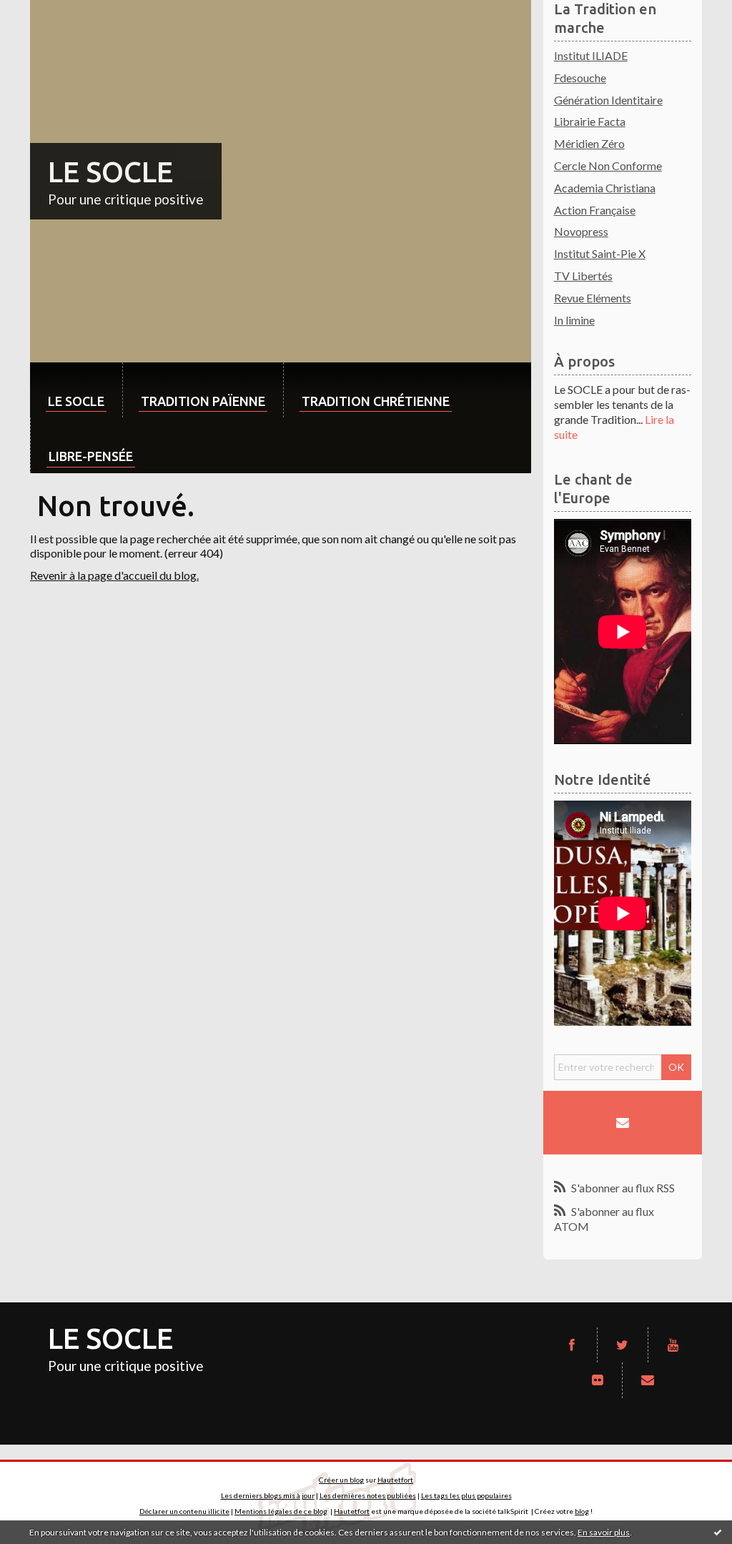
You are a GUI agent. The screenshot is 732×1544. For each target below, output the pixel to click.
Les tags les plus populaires (466, 1495)
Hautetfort (395, 1479)
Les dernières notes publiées (368, 1495)
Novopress (581, 231)
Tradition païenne (203, 401)
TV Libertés (583, 275)
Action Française (594, 210)
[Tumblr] (597, 1380)
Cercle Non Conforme (608, 165)
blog (582, 1511)
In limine (574, 320)
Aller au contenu (46, 12)
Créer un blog (341, 1479)
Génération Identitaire (608, 100)
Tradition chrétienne (376, 401)
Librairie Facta (589, 121)
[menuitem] (76, 389)
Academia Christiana (605, 187)
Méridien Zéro (589, 143)
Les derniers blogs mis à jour (268, 1495)
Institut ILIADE (591, 55)
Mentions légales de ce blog (280, 1511)
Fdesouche (580, 77)
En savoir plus (604, 1532)
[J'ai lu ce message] (717, 1532)
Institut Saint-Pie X (600, 253)
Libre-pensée (91, 456)
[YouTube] (673, 1345)
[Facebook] (572, 1345)
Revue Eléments (592, 298)
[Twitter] (622, 1345)
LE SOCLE (110, 172)
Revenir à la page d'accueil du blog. (114, 575)
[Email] (622, 1123)
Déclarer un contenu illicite (184, 1511)
